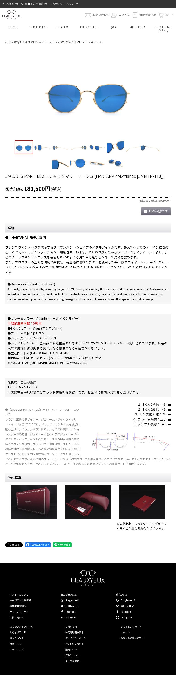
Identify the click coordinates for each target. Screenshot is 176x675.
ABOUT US (138, 27)
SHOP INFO (37, 27)
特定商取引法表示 (74, 632)
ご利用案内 (71, 626)
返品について (72, 655)
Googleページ (72, 600)
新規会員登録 (147, 14)
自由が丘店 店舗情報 (20, 600)
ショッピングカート (131, 626)
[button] (24, 147)
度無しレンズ (17, 643)
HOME (12, 27)
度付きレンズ (17, 638)
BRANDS (62, 27)
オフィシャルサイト (20, 611)
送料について (72, 649)
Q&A (113, 27)
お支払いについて (74, 643)
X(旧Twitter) (72, 606)
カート (169, 14)
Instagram (70, 617)
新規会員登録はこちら (132, 638)
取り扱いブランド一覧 (21, 626)
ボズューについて (19, 594)
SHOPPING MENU (163, 29)
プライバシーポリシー (76, 638)
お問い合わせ (101, 14)
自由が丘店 (28, 382)
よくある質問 (72, 661)
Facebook (70, 611)
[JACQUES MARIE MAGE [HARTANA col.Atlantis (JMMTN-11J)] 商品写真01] (88, 93)
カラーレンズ (17, 649)
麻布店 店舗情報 (18, 606)
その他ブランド (18, 632)
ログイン (124, 14)
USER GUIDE (88, 27)
